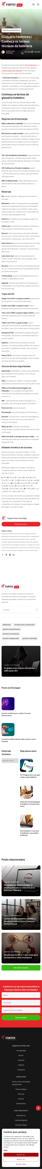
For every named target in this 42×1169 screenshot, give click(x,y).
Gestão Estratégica (11, 30)
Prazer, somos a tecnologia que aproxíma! (21, 1083)
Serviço (21, 1055)
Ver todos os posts (21, 968)
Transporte (21, 1070)
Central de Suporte (21, 1120)
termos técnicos (31, 65)
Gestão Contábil (29, 638)
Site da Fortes (21, 1115)
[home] (12, 4)
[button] (33, 4)
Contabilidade (21, 1050)
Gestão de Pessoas (11, 634)
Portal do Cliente (21, 1125)
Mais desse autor (21, 524)
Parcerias (21, 1094)
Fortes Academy (21, 1089)
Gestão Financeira (11, 638)
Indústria (21, 1065)
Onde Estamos (21, 1103)
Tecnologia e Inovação (24, 625)
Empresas (7, 625)
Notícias (21, 1099)
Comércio (21, 1060)
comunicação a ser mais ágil (11, 71)
